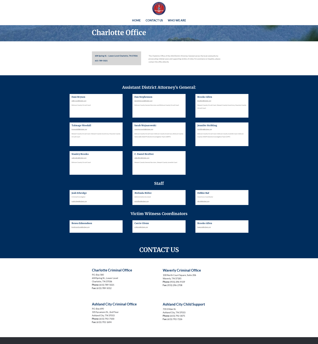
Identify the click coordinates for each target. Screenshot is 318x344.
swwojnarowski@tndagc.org (143, 129)
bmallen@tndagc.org (204, 101)
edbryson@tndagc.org (79, 101)
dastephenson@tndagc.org (143, 101)
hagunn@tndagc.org (204, 227)
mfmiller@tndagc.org (141, 201)
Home (136, 20)
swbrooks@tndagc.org (79, 158)
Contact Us (154, 20)
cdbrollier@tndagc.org (141, 158)
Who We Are (177, 20)
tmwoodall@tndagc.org (79, 129)
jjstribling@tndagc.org (204, 129)
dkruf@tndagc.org (203, 201)
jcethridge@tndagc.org (79, 201)
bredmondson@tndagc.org (80, 227)
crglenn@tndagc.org (141, 227)
